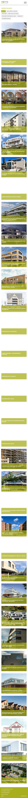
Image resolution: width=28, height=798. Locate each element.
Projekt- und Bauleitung (10, 13)
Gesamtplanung (12, 11)
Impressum (24, 796)
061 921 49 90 (4, 794)
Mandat (20, 16)
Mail (2, 796)
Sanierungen (6, 18)
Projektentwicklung (9, 16)
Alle (3, 11)
